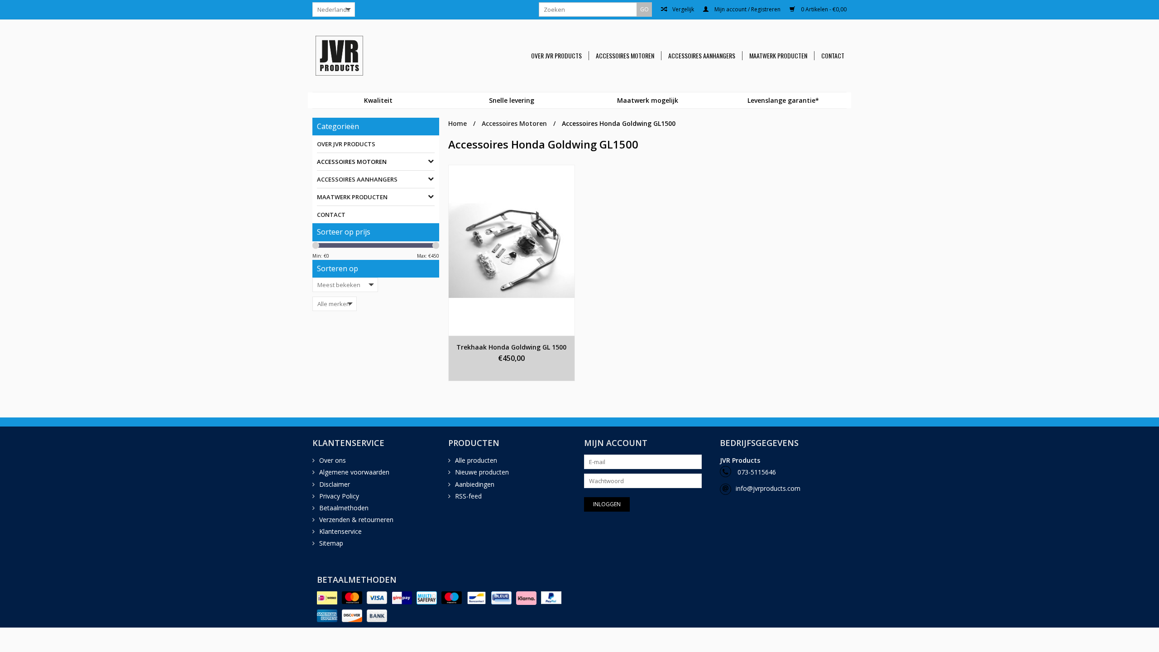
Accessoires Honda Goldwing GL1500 (618, 123)
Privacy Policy (339, 496)
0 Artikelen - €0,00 (823, 9)
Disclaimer (334, 484)
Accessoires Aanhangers (701, 55)
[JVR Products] (350, 55)
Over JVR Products (556, 55)
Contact (832, 55)
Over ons (332, 460)
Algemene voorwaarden (354, 472)
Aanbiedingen (474, 484)
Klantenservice (340, 531)
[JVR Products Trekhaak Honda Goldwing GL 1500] (512, 250)
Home (457, 123)
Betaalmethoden (344, 507)
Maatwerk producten (778, 55)
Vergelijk (682, 9)
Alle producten (476, 460)
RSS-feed (468, 496)
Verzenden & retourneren (356, 519)
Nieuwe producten (482, 472)
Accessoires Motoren (625, 55)
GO (644, 9)
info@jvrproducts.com (768, 488)
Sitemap (331, 543)
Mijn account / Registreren (747, 9)
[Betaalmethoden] (327, 598)
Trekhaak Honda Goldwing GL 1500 (511, 347)
